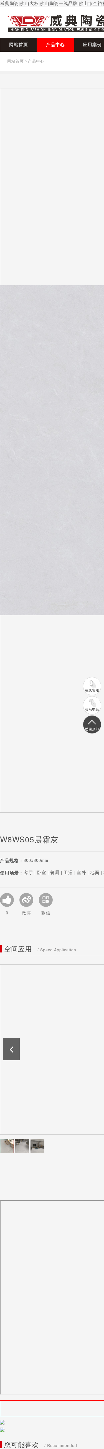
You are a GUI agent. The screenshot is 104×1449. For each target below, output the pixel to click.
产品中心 (55, 44)
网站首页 (18, 44)
